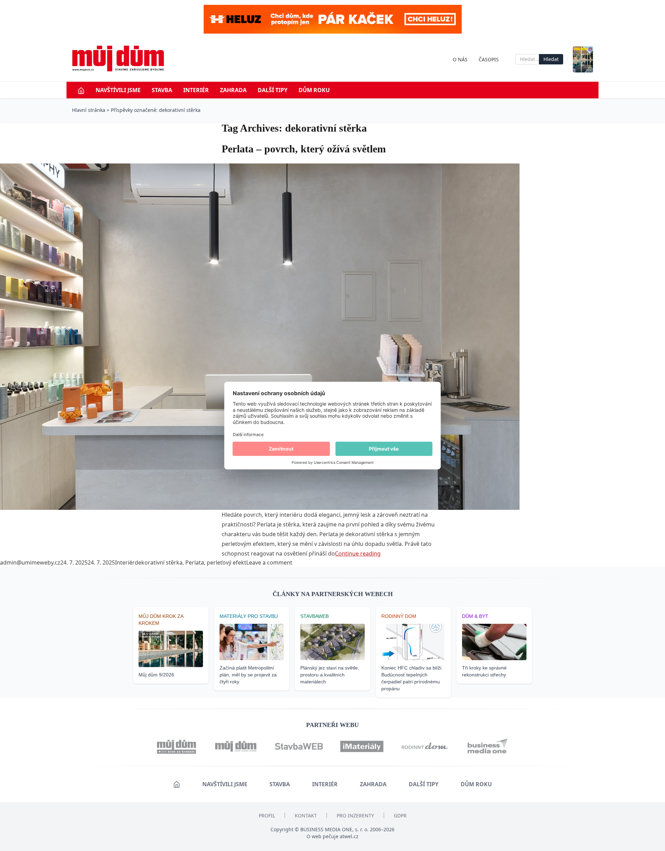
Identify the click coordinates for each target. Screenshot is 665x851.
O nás (460, 59)
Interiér (196, 90)
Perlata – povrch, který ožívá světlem (304, 148)
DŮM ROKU (314, 90)
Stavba (162, 90)
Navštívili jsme (118, 90)
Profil (267, 815)
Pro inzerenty (355, 815)
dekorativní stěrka (159, 562)
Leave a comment (269, 562)
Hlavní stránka (88, 110)
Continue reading (358, 553)
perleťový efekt (226, 562)
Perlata (194, 562)
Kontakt (306, 815)
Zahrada (233, 90)
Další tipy (272, 90)
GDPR (400, 815)
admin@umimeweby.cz (30, 562)
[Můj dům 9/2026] (583, 59)
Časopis (489, 59)
